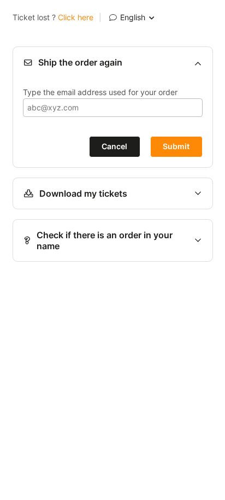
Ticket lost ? (53, 17)
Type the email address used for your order (100, 92)
